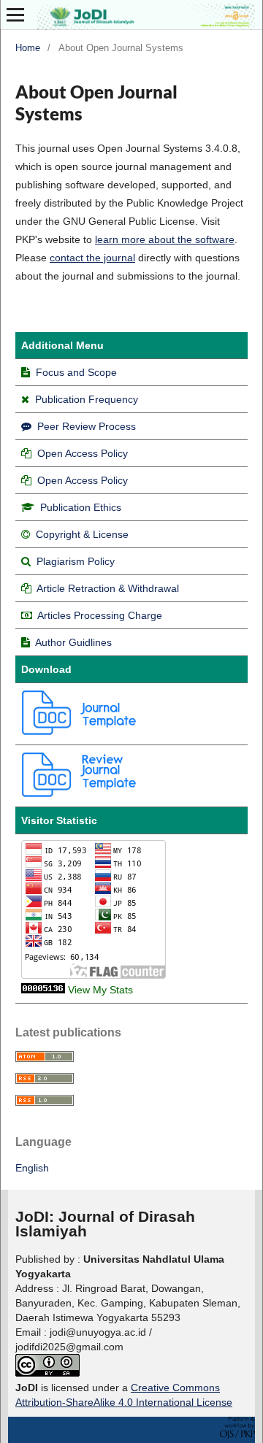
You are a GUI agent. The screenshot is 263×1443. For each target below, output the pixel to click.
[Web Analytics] (43, 990)
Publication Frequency (86, 399)
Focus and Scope (76, 372)
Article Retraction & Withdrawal (108, 588)
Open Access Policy (82, 453)
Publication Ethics (80, 507)
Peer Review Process (85, 426)
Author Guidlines (73, 642)
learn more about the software (165, 239)
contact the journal (92, 257)
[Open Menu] (15, 14)
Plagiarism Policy (76, 561)
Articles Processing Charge (99, 615)
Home (27, 47)
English (32, 1168)
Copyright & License (82, 534)
